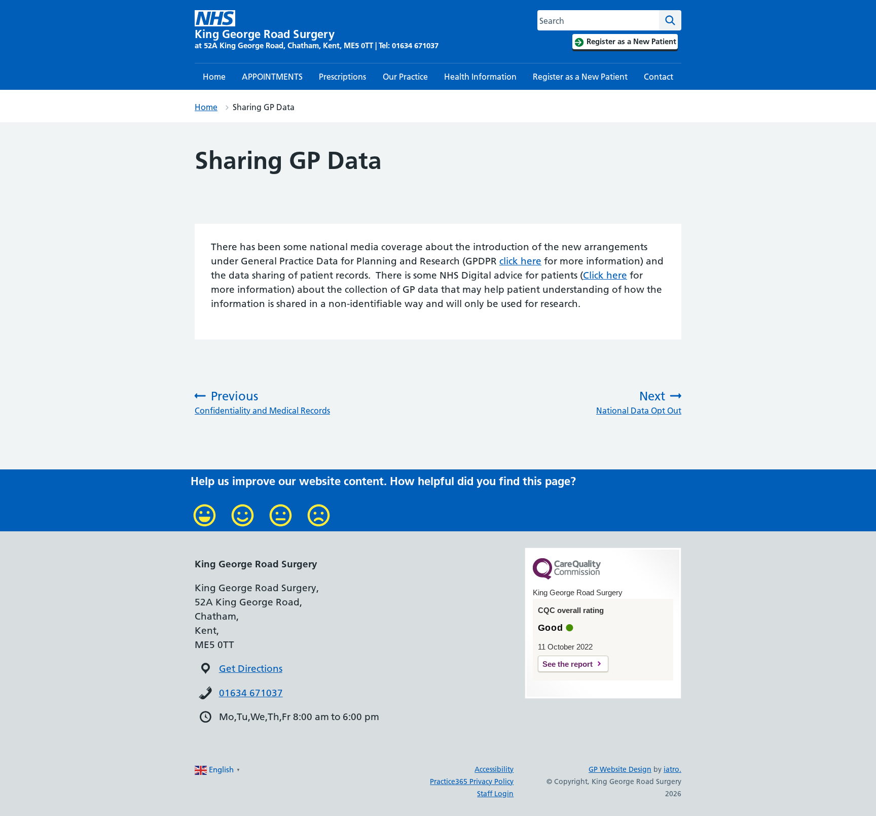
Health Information (480, 77)
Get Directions (250, 668)
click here (520, 261)
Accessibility (494, 769)
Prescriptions (342, 77)
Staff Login (495, 793)
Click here (605, 275)
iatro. (672, 769)
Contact (658, 77)
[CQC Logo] (567, 577)
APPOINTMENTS (272, 77)
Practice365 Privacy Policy (472, 781)
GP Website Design (620, 769)
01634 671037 (251, 693)
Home (214, 77)
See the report (567, 664)
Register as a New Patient (580, 77)
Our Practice (405, 77)
